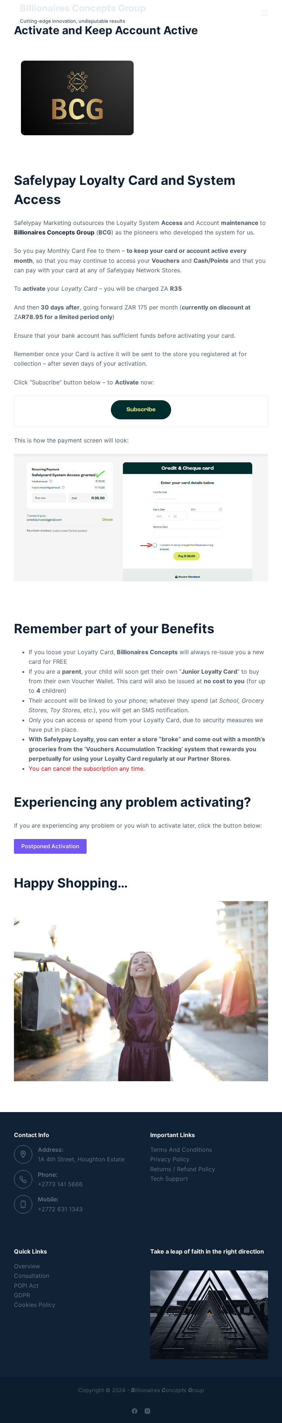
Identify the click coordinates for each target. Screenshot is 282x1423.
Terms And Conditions (181, 1149)
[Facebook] (134, 1411)
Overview (27, 1266)
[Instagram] (147, 1411)
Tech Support (169, 1178)
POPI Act (26, 1285)
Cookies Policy (34, 1304)
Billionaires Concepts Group (83, 8)
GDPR (22, 1295)
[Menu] (264, 13)
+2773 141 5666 (60, 1184)
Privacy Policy (169, 1159)
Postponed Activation (50, 846)
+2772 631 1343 (60, 1209)
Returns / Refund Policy (182, 1169)
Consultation (31, 1275)
